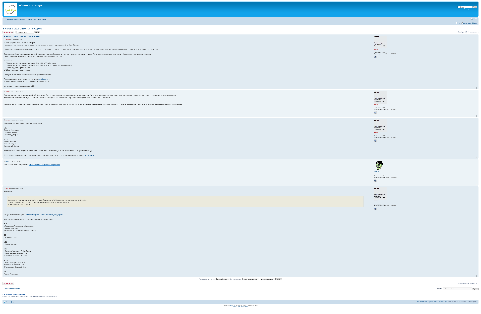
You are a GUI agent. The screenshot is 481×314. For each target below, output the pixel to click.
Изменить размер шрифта (475, 19)
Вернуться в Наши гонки (12, 288)
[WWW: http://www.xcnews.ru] (375, 57)
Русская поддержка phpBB (241, 306)
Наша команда (422, 301)
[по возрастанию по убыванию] (271, 279)
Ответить (6, 31)
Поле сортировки (236, 279)
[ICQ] (375, 181)
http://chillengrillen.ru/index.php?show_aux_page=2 (44, 215)
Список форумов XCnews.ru (15, 19)
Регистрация (467, 23)
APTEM (8, 39)
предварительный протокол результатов (44, 164)
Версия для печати (471, 19)
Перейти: (439, 288)
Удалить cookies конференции (437, 301)
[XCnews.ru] (11, 9)
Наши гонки (42, 19)
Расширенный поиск (470, 9)
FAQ (459, 23)
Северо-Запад (31, 19)
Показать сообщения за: (207, 279)
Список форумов (11, 302)
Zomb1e (8, 161)
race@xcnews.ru (44, 79)
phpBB (232, 305)
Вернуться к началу (476, 88)
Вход (475, 23)
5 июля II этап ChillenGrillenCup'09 (22, 28)
